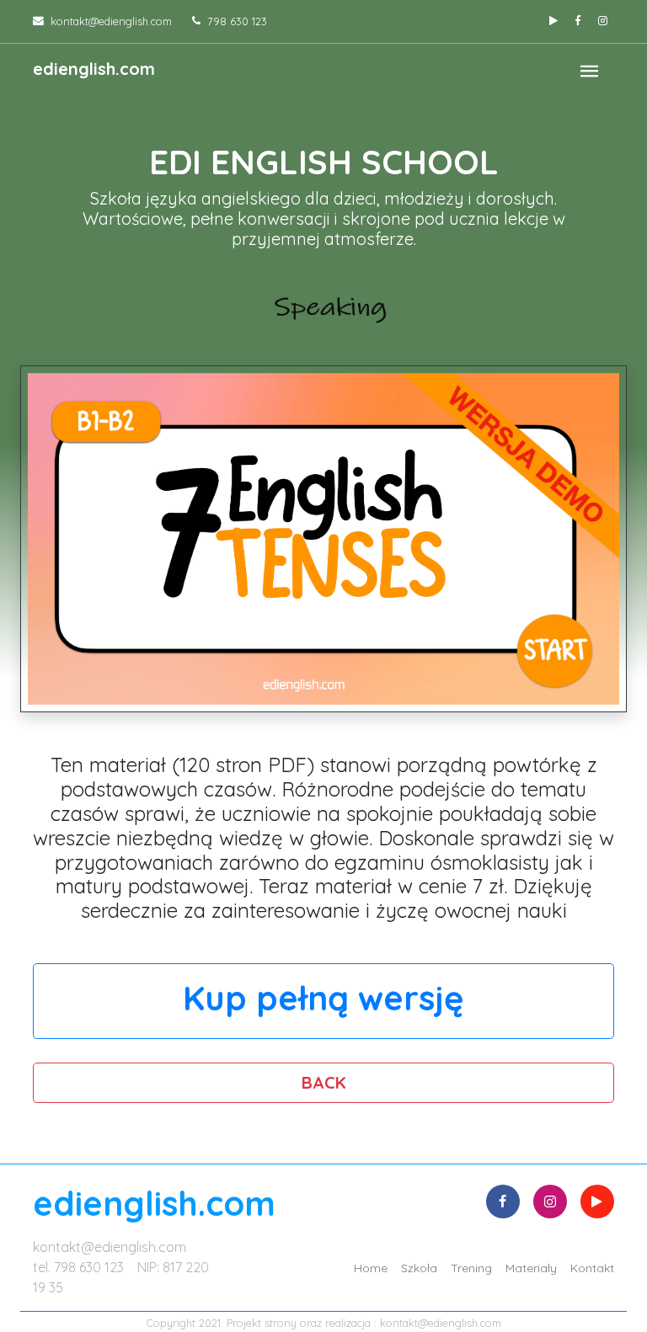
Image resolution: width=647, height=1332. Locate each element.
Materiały (531, 1268)
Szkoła (419, 1268)
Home (371, 1268)
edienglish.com (94, 68)
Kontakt (592, 1268)
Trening (471, 1268)
